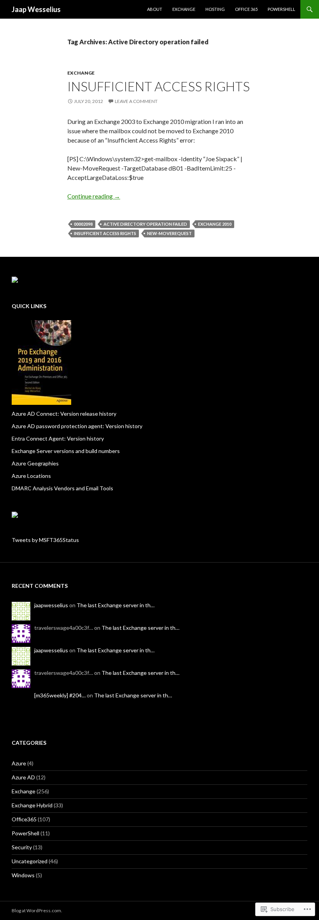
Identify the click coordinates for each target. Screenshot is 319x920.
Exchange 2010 (214, 224)
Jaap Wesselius (36, 9)
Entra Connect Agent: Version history (58, 438)
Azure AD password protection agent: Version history (77, 426)
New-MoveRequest (169, 233)
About (154, 9)
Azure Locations (31, 475)
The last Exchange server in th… (115, 605)
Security (22, 847)
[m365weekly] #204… (60, 695)
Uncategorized (29, 861)
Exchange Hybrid (32, 805)
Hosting (215, 9)
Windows (23, 875)
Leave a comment (136, 101)
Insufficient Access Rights (158, 86)
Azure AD (23, 777)
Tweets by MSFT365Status (45, 540)
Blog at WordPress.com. (37, 910)
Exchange (183, 9)
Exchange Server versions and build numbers (66, 451)
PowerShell (281, 9)
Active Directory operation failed (145, 224)
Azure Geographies (35, 463)
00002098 (83, 224)
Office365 (24, 819)
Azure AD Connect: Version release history (64, 413)
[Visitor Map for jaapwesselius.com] (15, 514)
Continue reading (93, 196)
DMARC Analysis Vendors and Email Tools (62, 488)
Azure (19, 763)
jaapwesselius (51, 605)
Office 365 (246, 9)
